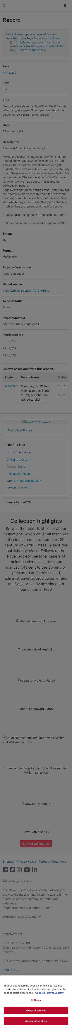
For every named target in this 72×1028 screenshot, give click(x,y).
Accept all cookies (36, 1021)
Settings (36, 999)
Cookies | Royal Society (49, 992)
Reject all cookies (36, 1010)
